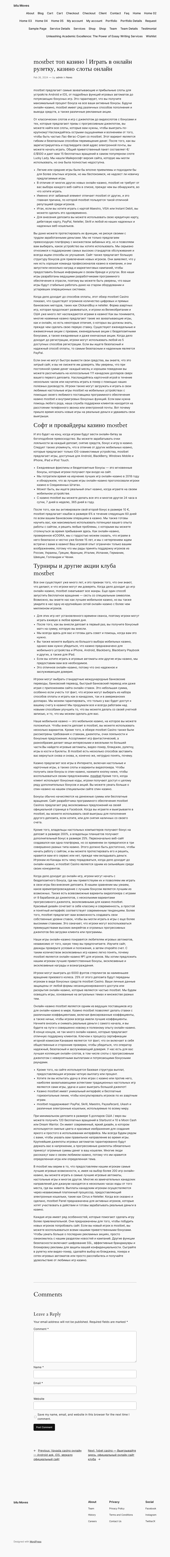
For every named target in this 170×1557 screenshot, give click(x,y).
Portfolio (111, 21)
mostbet (95, 776)
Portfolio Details (131, 21)
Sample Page (37, 28)
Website (39, 1398)
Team (113, 28)
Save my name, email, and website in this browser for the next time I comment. (83, 1416)
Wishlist (151, 36)
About (30, 13)
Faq (126, 13)
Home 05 (57, 21)
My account (75, 21)
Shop (92, 28)
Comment (41, 1329)
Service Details (60, 28)
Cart (50, 13)
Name (39, 1367)
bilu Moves (21, 5)
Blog (41, 13)
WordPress (35, 1541)
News (69, 77)
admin (59, 77)
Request (150, 21)
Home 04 (41, 21)
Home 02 (150, 13)
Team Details (129, 28)
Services (79, 28)
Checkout (72, 13)
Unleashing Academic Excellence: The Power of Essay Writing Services (94, 36)
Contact (115, 13)
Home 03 (25, 21)
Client (103, 13)
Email (38, 1383)
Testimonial (148, 28)
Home (137, 13)
